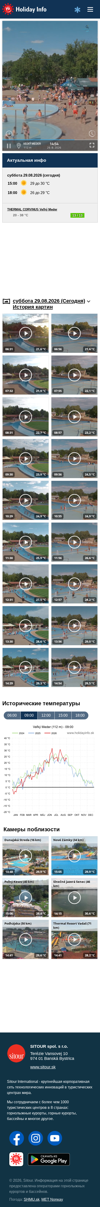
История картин (33, 307)
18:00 (80, 715)
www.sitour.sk (43, 1067)
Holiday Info (20, 6)
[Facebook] (16, 1139)
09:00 (29, 715)
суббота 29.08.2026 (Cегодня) (49, 301)
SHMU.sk (32, 1199)
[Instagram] (35, 1139)
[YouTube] (54, 1139)
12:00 (46, 715)
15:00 (63, 715)
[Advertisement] (50, 257)
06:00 (12, 715)
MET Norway (52, 1199)
